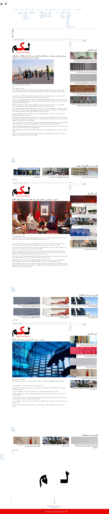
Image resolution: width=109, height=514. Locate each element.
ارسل (14, 161)
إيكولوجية (69, 15)
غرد (14, 158)
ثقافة (46, 9)
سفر (62, 15)
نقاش (45, 13)
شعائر (62, 16)
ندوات (45, 15)
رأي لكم (42, 12)
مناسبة (62, 13)
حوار (50, 15)
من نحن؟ (2, 454)
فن (45, 12)
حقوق (57, 12)
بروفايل (50, 16)
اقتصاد (32, 9)
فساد (68, 13)
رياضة (37, 9)
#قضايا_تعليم (27, 18)
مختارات (63, 12)
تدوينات (41, 16)
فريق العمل (78, 9)
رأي (42, 9)
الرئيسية (16, 9)
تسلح (68, 19)
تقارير (20, 12)
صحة (25, 16)
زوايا (68, 22)
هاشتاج (41, 18)
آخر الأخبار (21, 183)
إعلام (68, 12)
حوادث (25, 13)
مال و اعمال (32, 12)
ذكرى (68, 20)
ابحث (84, 40)
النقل (25, 15)
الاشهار (1, 456)
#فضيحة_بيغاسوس (71, 26)
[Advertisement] (40, 148)
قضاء (25, 12)
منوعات (64, 9)
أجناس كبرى (52, 9)
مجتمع (26, 9)
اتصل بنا (1, 457)
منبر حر (41, 13)
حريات (58, 9)
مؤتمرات (32, 13)
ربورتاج (50, 13)
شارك (14, 160)
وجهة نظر (42, 15)
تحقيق (50, 12)
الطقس (68, 16)
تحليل (20, 13)
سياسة (21, 9)
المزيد (69, 9)
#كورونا (68, 18)
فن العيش (63, 18)
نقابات (25, 19)
